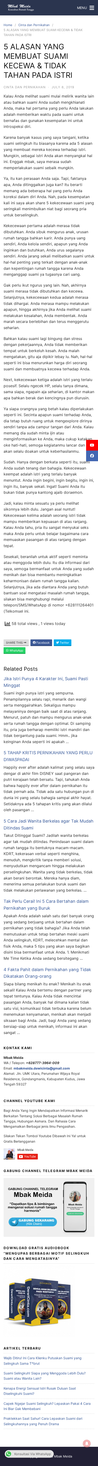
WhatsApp (16, 650)
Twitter (64, 642)
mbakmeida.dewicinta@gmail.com (42, 1068)
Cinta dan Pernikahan (34, 25)
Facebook (43, 642)
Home (8, 25)
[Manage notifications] (87, 1443)
